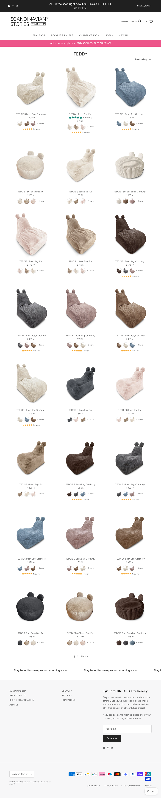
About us (13, 704)
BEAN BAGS (39, 35)
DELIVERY (67, 691)
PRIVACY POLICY (17, 695)
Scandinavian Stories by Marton (28, 782)
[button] (76, 117)
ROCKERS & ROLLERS (62, 35)
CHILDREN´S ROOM (89, 35)
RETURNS (67, 695)
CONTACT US (68, 700)
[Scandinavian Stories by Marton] (29, 21)
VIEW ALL (123, 35)
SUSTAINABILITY (17, 691)
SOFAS (109, 35)
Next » (84, 656)
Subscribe (112, 738)
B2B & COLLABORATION (21, 700)
